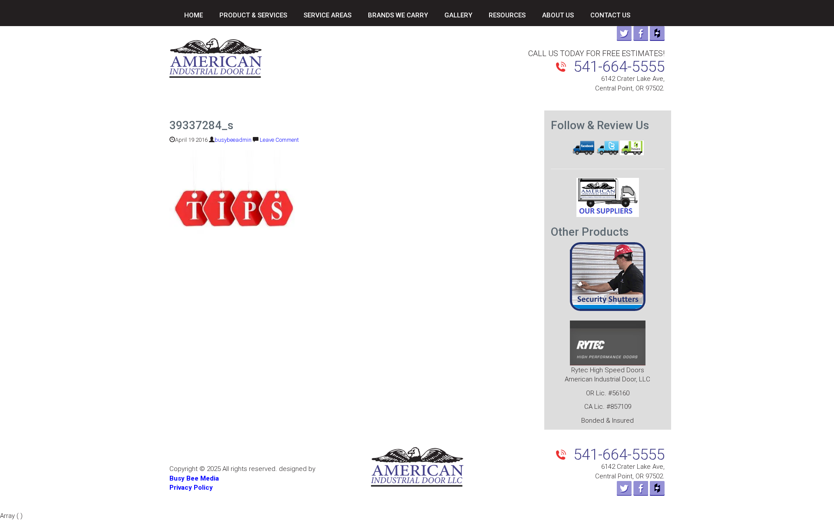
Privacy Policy (191, 487)
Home (193, 15)
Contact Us (610, 15)
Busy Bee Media (194, 478)
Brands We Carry (398, 15)
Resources (507, 15)
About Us (558, 15)
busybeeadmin (233, 140)
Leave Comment (279, 140)
